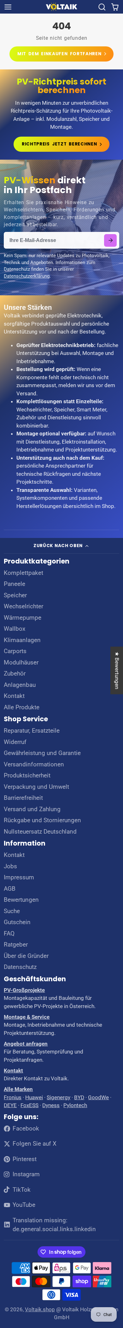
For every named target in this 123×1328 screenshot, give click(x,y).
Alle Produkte (21, 707)
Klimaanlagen (22, 640)
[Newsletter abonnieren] (110, 240)
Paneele (14, 584)
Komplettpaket (23, 573)
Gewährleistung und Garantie (42, 753)
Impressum (19, 877)
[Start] (61, 6)
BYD (79, 1097)
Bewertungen (21, 899)
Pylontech (75, 1105)
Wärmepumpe (22, 617)
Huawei (34, 1097)
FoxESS (29, 1105)
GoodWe (98, 1097)
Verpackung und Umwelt (36, 786)
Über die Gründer (26, 956)
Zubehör (15, 673)
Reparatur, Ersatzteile (32, 730)
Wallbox (14, 628)
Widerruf (15, 742)
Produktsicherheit (27, 775)
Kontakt (14, 696)
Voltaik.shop (40, 1309)
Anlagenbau (20, 685)
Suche (12, 911)
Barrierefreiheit (23, 797)
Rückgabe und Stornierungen (42, 820)
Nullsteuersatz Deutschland (40, 831)
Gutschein (17, 922)
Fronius (12, 1097)
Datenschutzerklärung (27, 276)
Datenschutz (20, 967)
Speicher (15, 595)
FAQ (9, 933)
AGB (9, 888)
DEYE (10, 1105)
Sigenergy (58, 1097)
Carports (15, 651)
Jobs (10, 866)
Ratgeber (16, 944)
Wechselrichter (23, 606)
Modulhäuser (21, 662)
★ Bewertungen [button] (117, 670)
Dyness (51, 1105)
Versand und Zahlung (32, 809)
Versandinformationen (34, 764)
